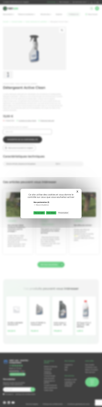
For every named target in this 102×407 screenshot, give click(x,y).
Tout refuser (51, 213)
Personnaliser (63, 213)
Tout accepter (39, 213)
